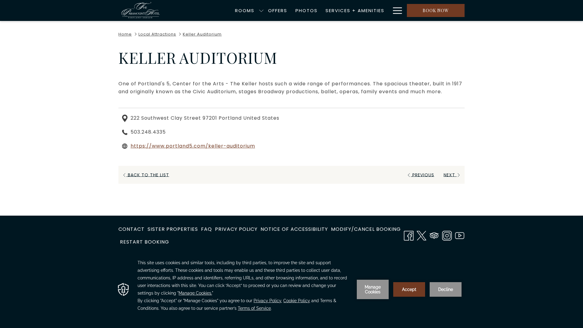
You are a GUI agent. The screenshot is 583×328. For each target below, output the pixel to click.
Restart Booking (144, 241)
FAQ (206, 229)
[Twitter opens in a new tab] (421, 234)
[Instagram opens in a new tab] (447, 234)
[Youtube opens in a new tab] (460, 234)
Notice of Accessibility (294, 229)
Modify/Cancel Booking (366, 229)
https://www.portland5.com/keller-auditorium (193, 145)
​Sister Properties (173, 229)
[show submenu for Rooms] (261, 10)
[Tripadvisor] (434, 234)
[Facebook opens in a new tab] (409, 234)
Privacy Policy (236, 229)
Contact (131, 229)
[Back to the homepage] (140, 10)
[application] (291, 289)
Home (125, 34)
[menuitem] (244, 10)
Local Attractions (157, 34)
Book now (436, 10)
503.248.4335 (148, 131)
